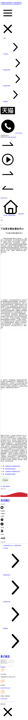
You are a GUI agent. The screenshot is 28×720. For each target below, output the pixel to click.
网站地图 (17, 701)
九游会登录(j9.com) (8, 545)
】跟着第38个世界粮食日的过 (12, 466)
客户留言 (5, 656)
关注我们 (5, 500)
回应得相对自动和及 (10, 468)
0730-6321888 (18, 133)
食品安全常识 (4, 198)
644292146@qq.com (5, 687)
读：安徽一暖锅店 (5, 486)
